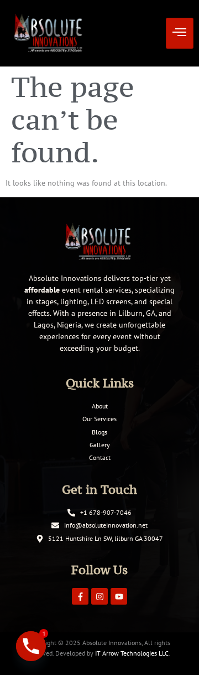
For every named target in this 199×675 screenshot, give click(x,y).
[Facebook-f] (80, 596)
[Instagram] (99, 596)
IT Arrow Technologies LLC (132, 653)
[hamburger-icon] (179, 33)
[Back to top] (174, 650)
